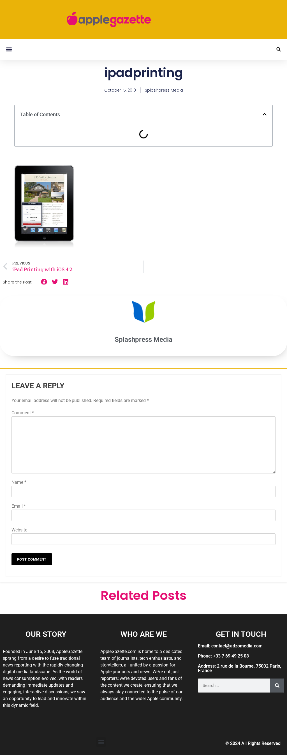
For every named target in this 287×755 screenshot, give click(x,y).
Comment (22, 412)
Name (18, 482)
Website (19, 530)
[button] (8, 49)
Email (18, 506)
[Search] (277, 686)
